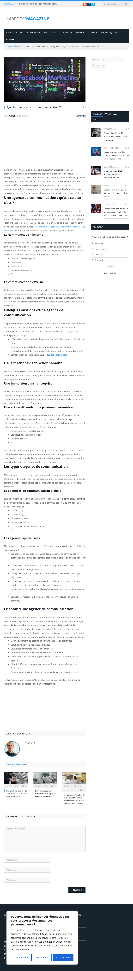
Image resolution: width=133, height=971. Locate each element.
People (98, 254)
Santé (79, 32)
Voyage (10, 39)
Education (50, 32)
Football (99, 260)
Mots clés (97, 119)
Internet (65, 32)
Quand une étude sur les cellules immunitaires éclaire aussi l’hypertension (116, 155)
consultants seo (58, 354)
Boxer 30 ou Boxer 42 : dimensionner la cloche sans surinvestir (38, 3)
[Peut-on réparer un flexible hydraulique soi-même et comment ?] (45, 779)
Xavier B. (12, 116)
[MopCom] (28, 18)
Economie (32, 32)
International (101, 249)
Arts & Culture (14, 32)
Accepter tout (63, 957)
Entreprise (81, 116)
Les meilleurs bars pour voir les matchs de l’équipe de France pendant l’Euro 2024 (116, 212)
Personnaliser (21, 957)
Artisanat (99, 243)
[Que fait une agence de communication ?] (45, 79)
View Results (110, 272)
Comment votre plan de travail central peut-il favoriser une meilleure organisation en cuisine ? (74, 800)
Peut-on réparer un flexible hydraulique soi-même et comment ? (46, 793)
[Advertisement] (45, 145)
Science (93, 32)
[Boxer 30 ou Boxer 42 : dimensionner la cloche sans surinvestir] (16, 779)
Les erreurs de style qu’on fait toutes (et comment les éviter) (115, 193)
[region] (42, 938)
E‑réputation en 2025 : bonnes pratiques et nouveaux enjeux (113, 174)
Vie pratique (108, 32)
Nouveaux (97, 113)
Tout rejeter (42, 957)
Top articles (110, 113)
